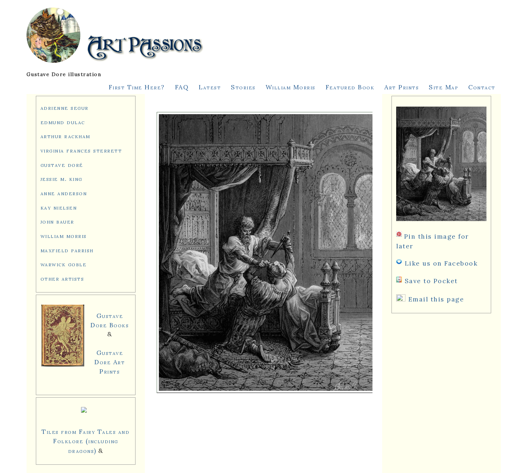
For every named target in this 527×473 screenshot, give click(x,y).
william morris (64, 235)
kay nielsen (59, 207)
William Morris (290, 87)
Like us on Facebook (441, 263)
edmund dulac (63, 122)
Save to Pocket (431, 281)
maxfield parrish (67, 250)
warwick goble (64, 264)
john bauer (57, 221)
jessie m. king (61, 178)
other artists (62, 278)
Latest (210, 87)
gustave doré (62, 164)
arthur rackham (65, 136)
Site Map (443, 87)
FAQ (182, 87)
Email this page (436, 299)
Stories (243, 87)
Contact (481, 87)
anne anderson (64, 193)
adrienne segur (65, 107)
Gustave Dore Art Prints (109, 361)
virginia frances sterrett (81, 150)
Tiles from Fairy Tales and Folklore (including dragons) (85, 440)
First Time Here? (137, 87)
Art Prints (401, 87)
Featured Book (350, 87)
